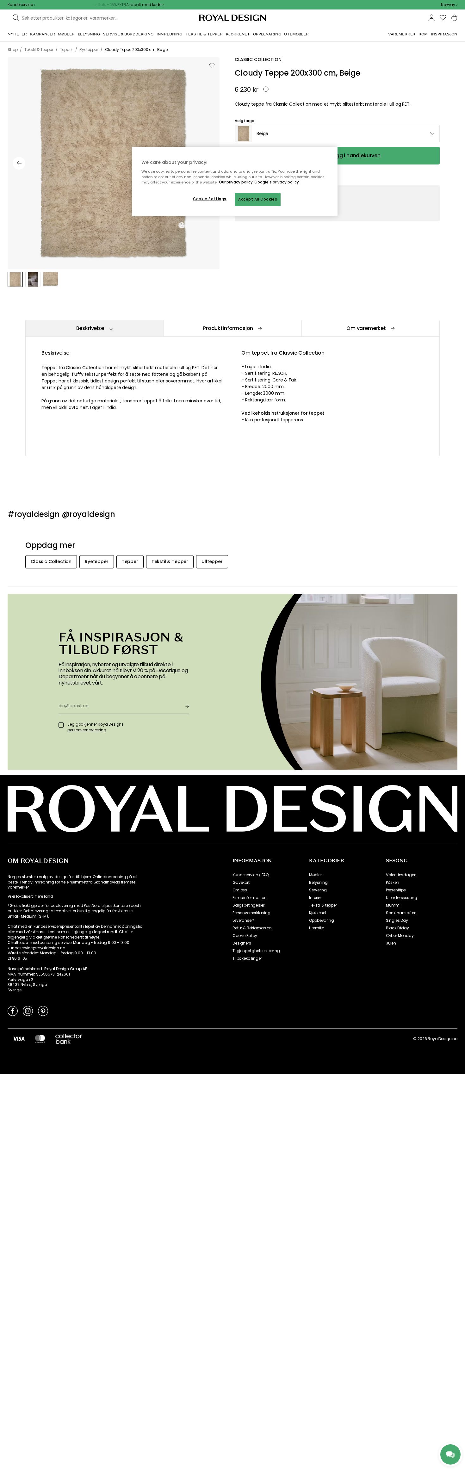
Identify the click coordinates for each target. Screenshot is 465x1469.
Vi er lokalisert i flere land (30, 896)
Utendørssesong (401, 898)
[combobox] (449, 4)
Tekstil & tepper (323, 905)
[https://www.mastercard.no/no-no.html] (40, 1038)
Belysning (318, 882)
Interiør (315, 898)
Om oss (239, 890)
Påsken (392, 882)
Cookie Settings (209, 198)
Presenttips (396, 890)
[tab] (94, 328)
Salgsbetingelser (248, 905)
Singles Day (397, 920)
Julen (391, 943)
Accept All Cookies (257, 199)
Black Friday (397, 928)
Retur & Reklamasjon (252, 928)
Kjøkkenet (317, 913)
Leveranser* (243, 920)
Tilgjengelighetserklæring (256, 951)
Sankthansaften (401, 913)
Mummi (393, 905)
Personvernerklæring (251, 913)
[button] (449, 4)
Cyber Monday (400, 936)
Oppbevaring (321, 920)
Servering (318, 890)
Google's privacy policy (276, 182)
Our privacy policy (236, 182)
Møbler (315, 875)
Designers (241, 943)
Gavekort (241, 882)
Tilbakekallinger (247, 958)
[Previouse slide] (19, 163)
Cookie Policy (244, 936)
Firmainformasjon (249, 898)
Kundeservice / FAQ (250, 875)
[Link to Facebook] (13, 1011)
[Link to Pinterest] (43, 1011)
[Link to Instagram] (28, 1011)
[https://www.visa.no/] (19, 1038)
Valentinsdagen (401, 875)
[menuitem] (17, 34)
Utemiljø (316, 928)
